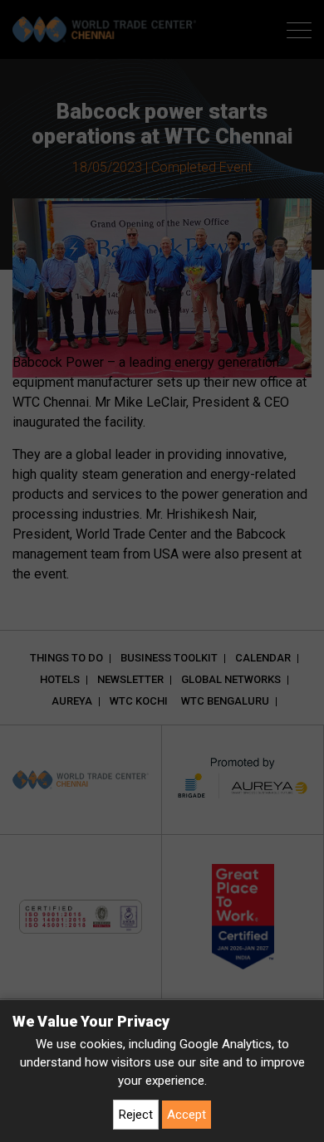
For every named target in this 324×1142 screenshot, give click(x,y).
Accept (186, 1114)
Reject (136, 1114)
